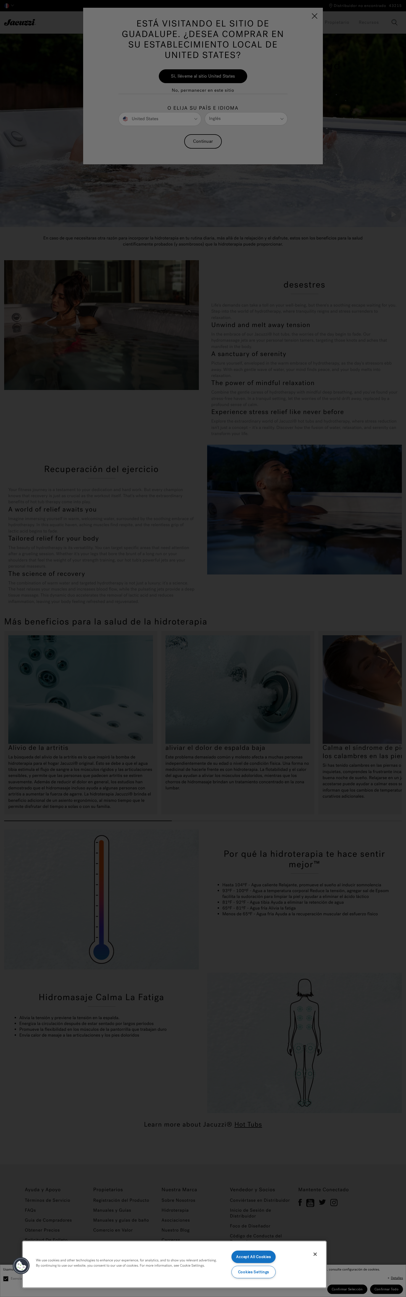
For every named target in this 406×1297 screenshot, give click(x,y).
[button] (21, 1266)
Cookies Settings (253, 1272)
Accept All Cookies (253, 1256)
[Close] (315, 1254)
